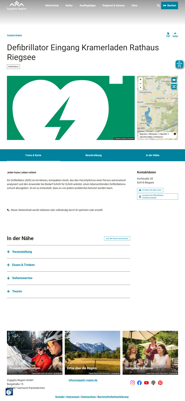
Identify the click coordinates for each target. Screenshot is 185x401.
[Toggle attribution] (175, 134)
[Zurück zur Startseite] (16, 5)
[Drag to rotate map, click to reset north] (140, 88)
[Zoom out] (140, 83)
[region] (157, 108)
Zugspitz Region (14, 35)
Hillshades (153, 134)
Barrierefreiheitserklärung (113, 396)
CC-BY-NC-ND (58, 373)
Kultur (69, 5)
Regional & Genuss (114, 5)
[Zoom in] (140, 79)
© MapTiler (163, 134)
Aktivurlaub (52, 5)
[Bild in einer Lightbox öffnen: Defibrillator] (71, 108)
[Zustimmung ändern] (9, 391)
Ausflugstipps (88, 5)
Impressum (72, 396)
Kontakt (59, 396)
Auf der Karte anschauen (117, 238)
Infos (134, 5)
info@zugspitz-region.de (83, 380)
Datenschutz (88, 396)
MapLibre (143, 134)
